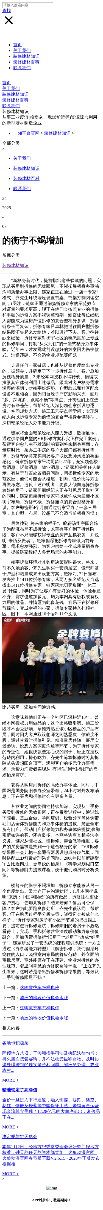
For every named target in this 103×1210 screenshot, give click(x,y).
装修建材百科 (26, 62)
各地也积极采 (15, 1043)
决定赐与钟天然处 (19, 1136)
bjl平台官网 (29, 133)
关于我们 (22, 50)
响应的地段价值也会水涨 (44, 997)
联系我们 (22, 67)
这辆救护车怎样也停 (39, 987)
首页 (17, 44)
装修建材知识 (26, 56)
